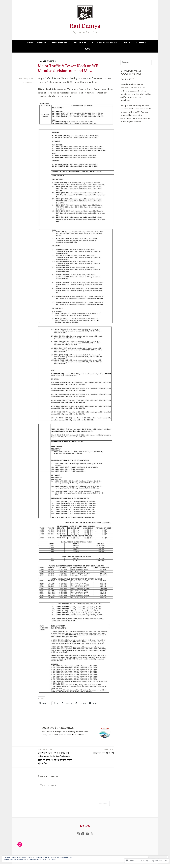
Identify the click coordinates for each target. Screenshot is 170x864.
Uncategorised (47, 61)
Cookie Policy (51, 859)
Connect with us (36, 43)
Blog (87, 49)
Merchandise (60, 43)
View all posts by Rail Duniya (72, 735)
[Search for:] (136, 62)
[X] (92, 834)
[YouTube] (87, 834)
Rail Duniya (85, 26)
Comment (103, 803)
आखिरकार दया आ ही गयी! (103, 751)
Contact (141, 43)
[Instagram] (78, 834)
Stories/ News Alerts (105, 43)
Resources (80, 43)
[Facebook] (83, 834)
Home (126, 43)
